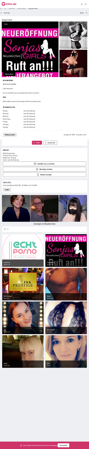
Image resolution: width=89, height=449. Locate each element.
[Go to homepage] (1, 8)
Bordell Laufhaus (22, 8)
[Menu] (85, 4)
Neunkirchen (12, 8)
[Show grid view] (4, 229)
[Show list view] (7, 229)
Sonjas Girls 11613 (32, 8)
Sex (5, 8)
